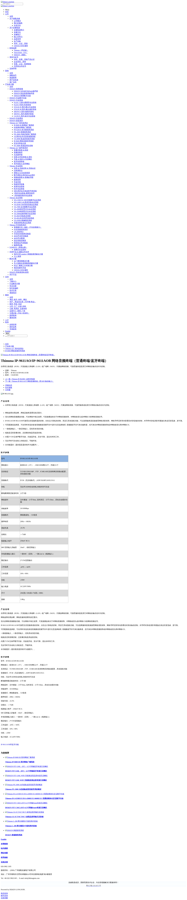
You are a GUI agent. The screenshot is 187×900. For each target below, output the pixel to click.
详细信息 (8, 385)
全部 (11, 16)
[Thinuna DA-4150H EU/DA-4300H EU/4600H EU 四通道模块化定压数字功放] (34, 794)
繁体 (7, 333)
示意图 (7, 390)
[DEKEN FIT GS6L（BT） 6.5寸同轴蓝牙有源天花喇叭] (26, 766)
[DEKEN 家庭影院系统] (14, 830)
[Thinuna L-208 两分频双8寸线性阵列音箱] (21, 821)
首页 (7, 344)
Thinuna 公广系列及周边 (14, 348)
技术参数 (8, 387)
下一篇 (29, 381)
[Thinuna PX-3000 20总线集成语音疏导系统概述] (23, 785)
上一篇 (20, 379)
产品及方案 (9, 346)
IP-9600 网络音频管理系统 (15, 351)
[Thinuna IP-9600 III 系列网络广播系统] (20, 757)
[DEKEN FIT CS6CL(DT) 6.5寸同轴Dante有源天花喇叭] (26, 803)
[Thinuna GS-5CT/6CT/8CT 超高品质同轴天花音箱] (24, 812)
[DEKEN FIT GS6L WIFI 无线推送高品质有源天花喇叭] (26, 776)
